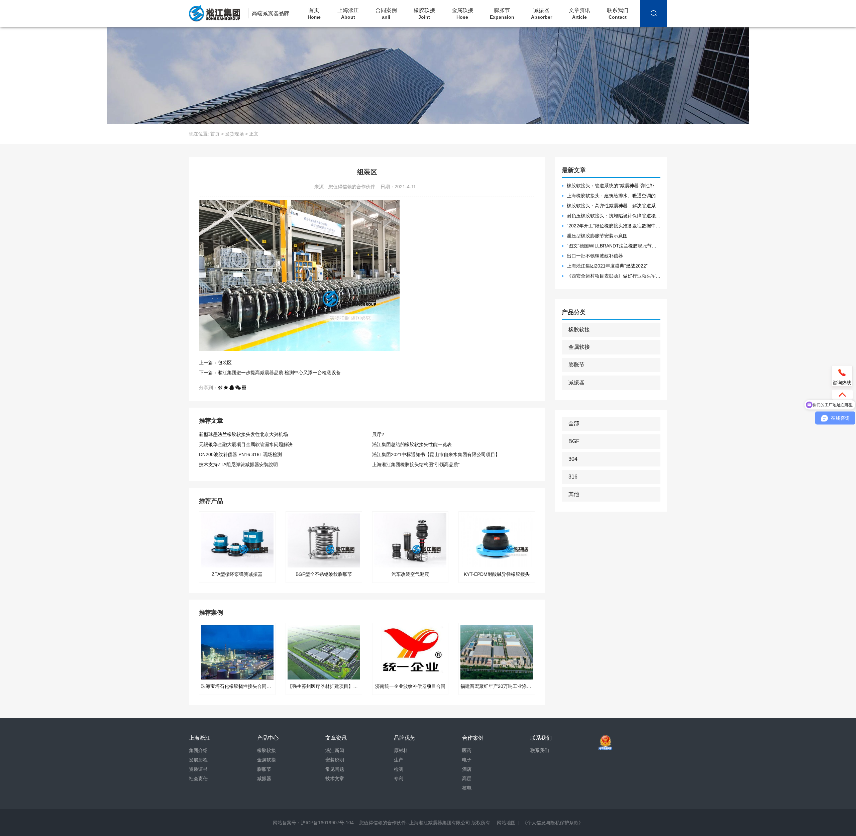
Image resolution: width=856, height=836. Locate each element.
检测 (398, 769)
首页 (314, 13)
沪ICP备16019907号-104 (327, 822)
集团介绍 (198, 750)
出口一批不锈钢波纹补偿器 (595, 255)
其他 (573, 494)
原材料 (401, 750)
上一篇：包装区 (215, 362)
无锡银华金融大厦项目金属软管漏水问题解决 (246, 444)
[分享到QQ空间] (226, 387)
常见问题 (334, 769)
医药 (466, 750)
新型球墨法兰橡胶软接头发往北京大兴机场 (243, 434)
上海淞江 (348, 13)
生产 (398, 759)
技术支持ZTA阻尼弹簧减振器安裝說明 (238, 464)
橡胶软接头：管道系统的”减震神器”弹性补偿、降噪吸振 (613, 185)
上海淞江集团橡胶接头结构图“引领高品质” (416, 464)
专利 (398, 778)
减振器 (541, 13)
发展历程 (198, 759)
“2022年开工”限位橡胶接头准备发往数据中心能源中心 (613, 225)
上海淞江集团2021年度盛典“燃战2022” (607, 266)
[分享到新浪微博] (220, 387)
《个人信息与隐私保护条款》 (552, 822)
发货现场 (234, 133)
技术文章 (334, 778)
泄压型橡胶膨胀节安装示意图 (597, 235)
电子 (466, 759)
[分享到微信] (238, 387)
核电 (466, 788)
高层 (466, 778)
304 (572, 459)
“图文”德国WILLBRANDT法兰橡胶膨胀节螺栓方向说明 (613, 245)
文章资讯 (579, 13)
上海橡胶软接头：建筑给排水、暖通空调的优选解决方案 (613, 195)
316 (572, 477)
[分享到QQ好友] (231, 387)
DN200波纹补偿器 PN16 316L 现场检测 (240, 454)
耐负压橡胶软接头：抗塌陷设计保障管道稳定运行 (613, 215)
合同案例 (386, 13)
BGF (573, 441)
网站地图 (506, 822)
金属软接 (462, 13)
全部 (573, 423)
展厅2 (378, 434)
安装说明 (334, 759)
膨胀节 (502, 13)
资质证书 (198, 769)
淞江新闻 (334, 750)
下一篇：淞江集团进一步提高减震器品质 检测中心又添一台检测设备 (270, 372)
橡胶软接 (424, 13)
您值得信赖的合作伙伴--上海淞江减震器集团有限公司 (414, 822)
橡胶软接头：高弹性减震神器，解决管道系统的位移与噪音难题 (613, 205)
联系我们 (617, 13)
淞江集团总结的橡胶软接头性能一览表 (412, 444)
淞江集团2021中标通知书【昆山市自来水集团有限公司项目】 (436, 454)
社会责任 (198, 778)
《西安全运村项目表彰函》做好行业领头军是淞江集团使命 (613, 276)
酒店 (466, 769)
